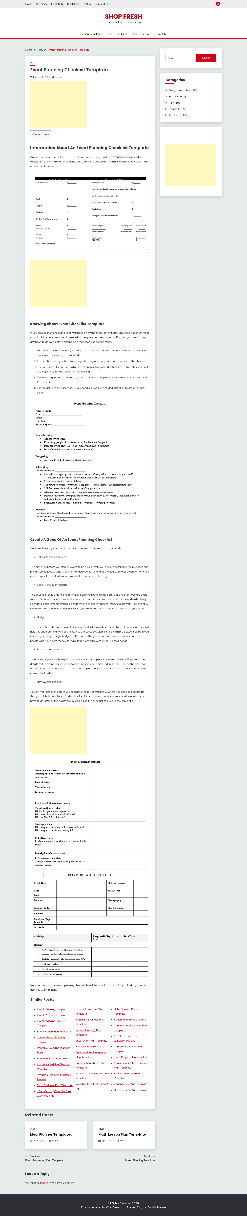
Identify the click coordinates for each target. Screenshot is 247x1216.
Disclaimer (73, 4)
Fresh (58, 77)
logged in (45, 1182)
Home (28, 4)
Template (161, 34)
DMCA (87, 4)
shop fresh (123, 16)
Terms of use (102, 4)
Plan (134, 34)
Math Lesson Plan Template (122, 1134)
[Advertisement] (58, 104)
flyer (109, 34)
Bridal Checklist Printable (52, 1058)
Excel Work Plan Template (92, 1040)
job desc (122, 34)
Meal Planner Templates (51, 1134)
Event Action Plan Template (54, 1031)
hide (46, 134)
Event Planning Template (52, 1009)
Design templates (91, 34)
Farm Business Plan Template (55, 1085)
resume (146, 34)
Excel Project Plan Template (131, 1057)
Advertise (42, 4)
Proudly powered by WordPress (100, 1207)
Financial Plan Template (89, 1046)
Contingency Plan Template (130, 1084)
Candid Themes (157, 1207)
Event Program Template (52, 1015)
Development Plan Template (131, 1090)
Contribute (57, 4)
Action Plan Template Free (130, 1019)
